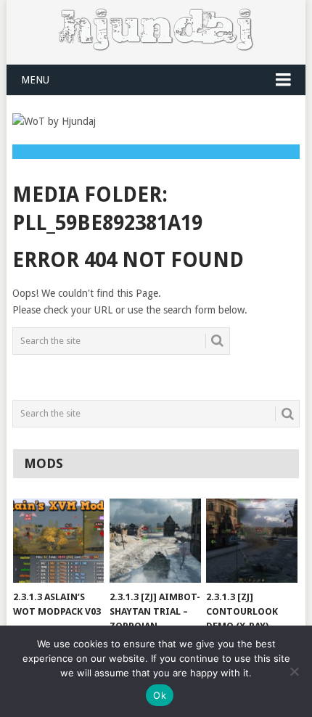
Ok (159, 695)
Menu (35, 80)
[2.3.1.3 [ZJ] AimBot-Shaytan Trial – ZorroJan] (155, 541)
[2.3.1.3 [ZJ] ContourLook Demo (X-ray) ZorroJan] (251, 541)
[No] (294, 671)
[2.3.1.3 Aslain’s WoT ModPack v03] (58, 541)
